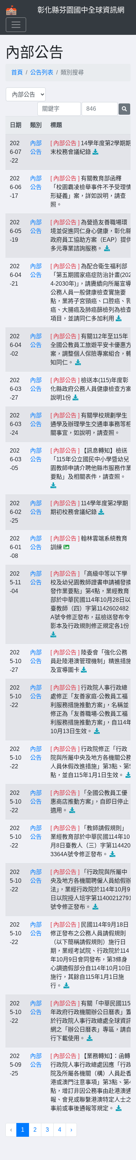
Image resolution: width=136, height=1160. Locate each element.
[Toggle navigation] (16, 24)
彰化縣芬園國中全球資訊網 (80, 10)
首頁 (17, 72)
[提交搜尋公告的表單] (124, 109)
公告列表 (41, 72)
